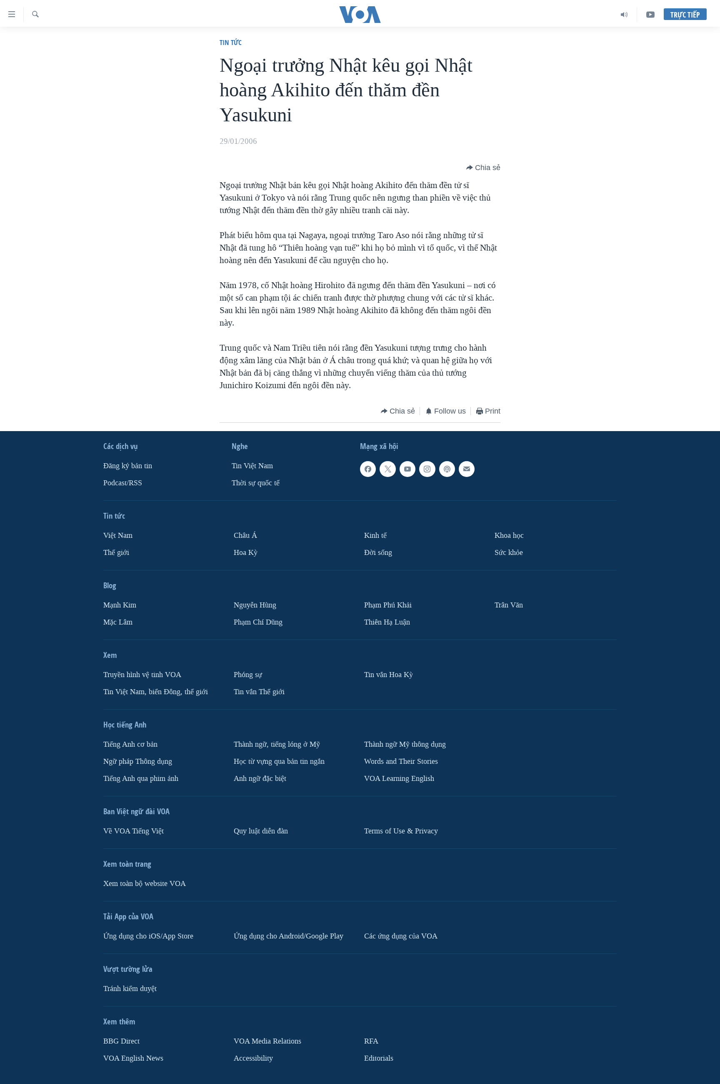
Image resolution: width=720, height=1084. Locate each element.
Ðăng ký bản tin (127, 466)
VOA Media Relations (267, 1041)
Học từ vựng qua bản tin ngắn (279, 761)
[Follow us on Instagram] (427, 469)
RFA (371, 1041)
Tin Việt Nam (252, 466)
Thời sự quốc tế (256, 483)
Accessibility (253, 1058)
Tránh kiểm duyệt (130, 989)
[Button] (483, 167)
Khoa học (509, 535)
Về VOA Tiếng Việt (133, 831)
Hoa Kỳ (246, 552)
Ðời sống (378, 552)
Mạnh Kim (119, 605)
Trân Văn (509, 605)
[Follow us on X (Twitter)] (387, 469)
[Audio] (624, 14)
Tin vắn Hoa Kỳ (388, 675)
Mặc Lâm (117, 622)
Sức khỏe (509, 552)
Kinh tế (375, 535)
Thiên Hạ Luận (387, 622)
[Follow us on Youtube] (407, 469)
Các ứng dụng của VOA (401, 936)
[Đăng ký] (467, 469)
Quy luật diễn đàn (261, 831)
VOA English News (133, 1058)
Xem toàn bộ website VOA (144, 883)
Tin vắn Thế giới (259, 692)
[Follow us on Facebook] (368, 469)
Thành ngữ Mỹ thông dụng (405, 744)
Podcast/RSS (122, 483)
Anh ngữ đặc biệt (260, 778)
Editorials (378, 1058)
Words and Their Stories (401, 761)
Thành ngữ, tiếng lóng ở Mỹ (277, 744)
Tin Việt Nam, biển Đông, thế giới (155, 692)
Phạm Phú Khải (388, 605)
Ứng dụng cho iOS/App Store (148, 936)
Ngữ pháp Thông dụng (137, 761)
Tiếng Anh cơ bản (130, 744)
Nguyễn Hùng (255, 605)
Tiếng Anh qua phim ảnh (140, 778)
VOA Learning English (399, 778)
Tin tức (231, 42)
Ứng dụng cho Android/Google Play (288, 936)
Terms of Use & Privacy (401, 831)
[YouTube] (650, 14)
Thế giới (116, 552)
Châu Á (245, 535)
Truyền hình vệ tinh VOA (142, 675)
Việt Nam (117, 535)
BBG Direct (121, 1041)
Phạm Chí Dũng (258, 622)
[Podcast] (447, 469)
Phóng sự (248, 675)
